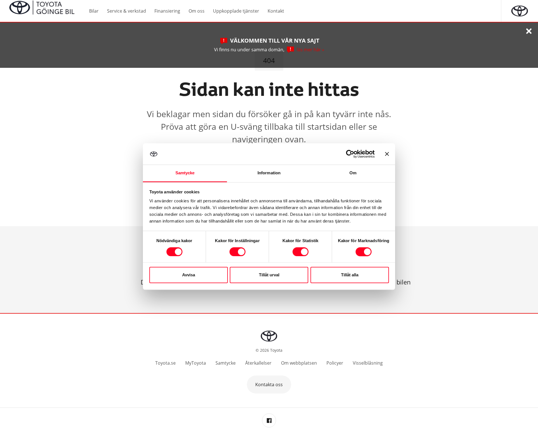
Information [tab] (269, 173)
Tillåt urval (269, 275)
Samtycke (225, 363)
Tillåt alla (349, 275)
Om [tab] (352, 173)
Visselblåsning (368, 363)
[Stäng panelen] (387, 154)
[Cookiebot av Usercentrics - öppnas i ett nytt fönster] (350, 154)
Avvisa (188, 275)
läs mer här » (310, 50)
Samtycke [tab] (185, 173)
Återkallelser (258, 363)
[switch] (237, 251)
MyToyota (195, 363)
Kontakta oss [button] (269, 384)
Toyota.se (165, 363)
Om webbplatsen (299, 363)
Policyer (334, 363)
